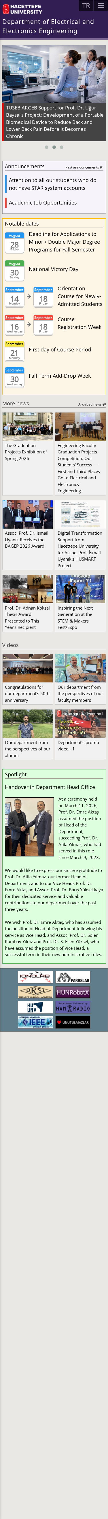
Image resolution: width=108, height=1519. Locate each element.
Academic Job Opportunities (43, 202)
